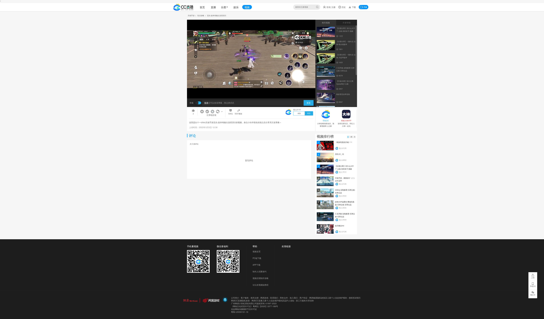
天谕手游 (191, 15)
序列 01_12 (339, 154)
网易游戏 (264, 297)
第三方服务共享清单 (305, 300)
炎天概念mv (339, 225)
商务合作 (284, 297)
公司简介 (235, 297)
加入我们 (294, 297)
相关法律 (255, 297)
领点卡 (532, 294)
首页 (202, 7)
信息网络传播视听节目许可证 (244, 309)
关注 (309, 113)
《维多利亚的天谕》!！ (343, 142)
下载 (353, 7)
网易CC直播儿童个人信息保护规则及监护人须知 (273, 300)
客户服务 (245, 297)
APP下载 (256, 265)
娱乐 (236, 7)
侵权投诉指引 (355, 297)
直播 (213, 7)
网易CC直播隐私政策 (240, 300)
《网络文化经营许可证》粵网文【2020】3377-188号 (254, 306)
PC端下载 (257, 258)
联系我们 (274, 297)
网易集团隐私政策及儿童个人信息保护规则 (328, 297)
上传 (533, 277)
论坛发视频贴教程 (260, 285)
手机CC (533, 286)
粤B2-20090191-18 (239, 311)
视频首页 (257, 251)
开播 (365, 7)
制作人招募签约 (259, 271)
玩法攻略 (200, 15)
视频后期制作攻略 (260, 278)
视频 (247, 7)
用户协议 (303, 297)
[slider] (285, 95)
